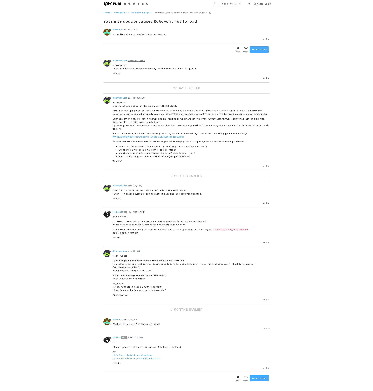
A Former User (120, 61)
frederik (117, 212)
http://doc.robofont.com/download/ (133, 355)
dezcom (116, 30)
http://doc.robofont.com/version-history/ (136, 358)
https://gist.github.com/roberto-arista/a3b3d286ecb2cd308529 (148, 137)
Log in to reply (259, 49)
